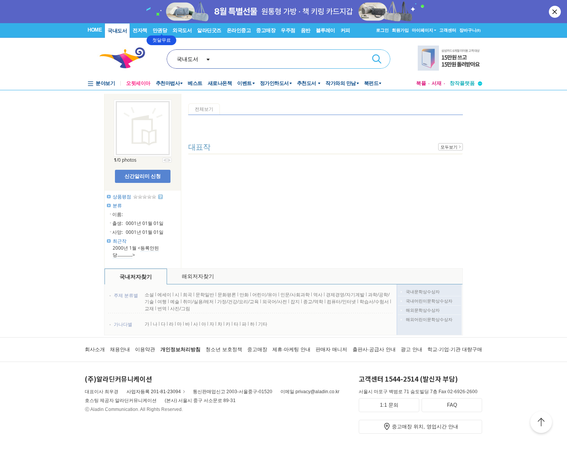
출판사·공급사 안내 (374, 349)
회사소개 (95, 349)
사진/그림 (180, 308)
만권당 (160, 30)
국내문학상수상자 (423, 291)
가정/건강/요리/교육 (238, 301)
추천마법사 (168, 83)
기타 (262, 324)
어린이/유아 (264, 294)
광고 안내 (411, 349)
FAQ (452, 405)
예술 (174, 301)
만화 (244, 294)
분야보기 (105, 83)
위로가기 (541, 423)
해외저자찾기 (198, 276)
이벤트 (244, 83)
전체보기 (204, 109)
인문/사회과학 (295, 294)
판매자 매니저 (331, 349)
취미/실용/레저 (198, 301)
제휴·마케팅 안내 (291, 349)
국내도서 (117, 31)
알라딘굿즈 (209, 30)
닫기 (555, 11)
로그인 (382, 30)
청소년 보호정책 (224, 349)
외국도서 (182, 30)
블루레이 (325, 30)
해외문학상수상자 (423, 310)
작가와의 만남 (341, 83)
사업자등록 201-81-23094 (154, 391)
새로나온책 (220, 83)
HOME (95, 30)
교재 (149, 308)
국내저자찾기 (136, 276)
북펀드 (371, 83)
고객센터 (447, 30)
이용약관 (145, 349)
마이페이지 (422, 30)
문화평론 (227, 294)
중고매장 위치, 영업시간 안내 (425, 426)
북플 (421, 83)
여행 (162, 301)
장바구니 (470, 30)
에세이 (164, 294)
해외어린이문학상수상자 (429, 319)
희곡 (187, 294)
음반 (305, 30)
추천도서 (307, 83)
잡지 (295, 301)
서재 (437, 83)
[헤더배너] (450, 58)
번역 (162, 308)
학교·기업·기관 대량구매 (454, 349)
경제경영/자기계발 (345, 294)
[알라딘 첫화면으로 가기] (126, 58)
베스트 (195, 83)
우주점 (288, 30)
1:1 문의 (389, 405)
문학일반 (205, 294)
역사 (317, 294)
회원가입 (400, 30)
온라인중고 (239, 30)
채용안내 (120, 349)
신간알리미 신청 (143, 175)
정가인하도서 (274, 83)
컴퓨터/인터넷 (341, 301)
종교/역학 (313, 301)
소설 (149, 294)
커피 (345, 30)
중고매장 (265, 30)
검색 (377, 59)
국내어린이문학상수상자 (429, 301)
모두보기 (448, 147)
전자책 (140, 30)
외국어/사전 (274, 301)
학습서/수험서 (374, 301)
